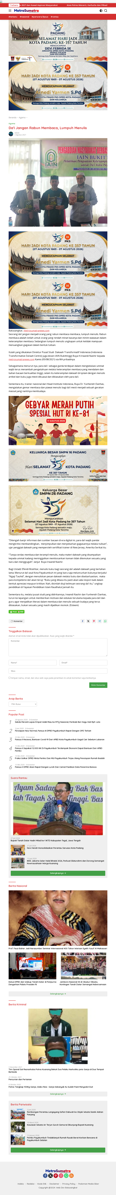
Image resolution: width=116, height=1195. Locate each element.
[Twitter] (50, 1175)
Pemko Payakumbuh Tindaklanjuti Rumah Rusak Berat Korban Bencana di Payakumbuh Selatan (62, 1139)
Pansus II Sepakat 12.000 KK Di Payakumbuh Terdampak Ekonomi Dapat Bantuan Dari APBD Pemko (58, 749)
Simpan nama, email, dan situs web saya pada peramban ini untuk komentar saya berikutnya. (53, 678)
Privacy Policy (68, 1184)
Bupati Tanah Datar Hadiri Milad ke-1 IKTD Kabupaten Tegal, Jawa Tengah (46, 840)
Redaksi (30, 1184)
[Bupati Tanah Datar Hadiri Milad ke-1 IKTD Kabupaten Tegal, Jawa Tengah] (58, 808)
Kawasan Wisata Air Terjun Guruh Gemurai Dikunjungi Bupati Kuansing (60, 1125)
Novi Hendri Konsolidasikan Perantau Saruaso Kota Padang (55, 848)
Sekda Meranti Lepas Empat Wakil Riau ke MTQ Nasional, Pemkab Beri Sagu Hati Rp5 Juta (57, 722)
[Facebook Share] (82, 621)
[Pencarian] (105, 10)
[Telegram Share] (99, 621)
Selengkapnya (57, 873)
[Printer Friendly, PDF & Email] (16, 611)
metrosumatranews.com (36, 330)
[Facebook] (45, 1175)
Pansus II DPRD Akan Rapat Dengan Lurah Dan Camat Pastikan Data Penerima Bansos (56, 767)
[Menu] (10, 10)
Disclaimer (54, 1184)
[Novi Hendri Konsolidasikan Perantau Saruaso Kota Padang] (18, 850)
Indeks (21, 1184)
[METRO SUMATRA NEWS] (26, 10)
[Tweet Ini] (88, 621)
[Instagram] (61, 1175)
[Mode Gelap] (101, 10)
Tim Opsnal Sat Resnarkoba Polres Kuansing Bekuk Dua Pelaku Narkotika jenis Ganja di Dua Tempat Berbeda (56, 1070)
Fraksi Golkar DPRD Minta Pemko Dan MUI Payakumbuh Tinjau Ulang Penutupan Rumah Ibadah (60, 758)
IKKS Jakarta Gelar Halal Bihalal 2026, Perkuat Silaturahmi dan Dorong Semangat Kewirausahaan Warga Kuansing (65, 862)
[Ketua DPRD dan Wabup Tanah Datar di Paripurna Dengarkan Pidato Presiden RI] (32, 966)
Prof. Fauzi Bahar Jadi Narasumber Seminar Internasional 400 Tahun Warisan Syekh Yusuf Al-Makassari (58, 948)
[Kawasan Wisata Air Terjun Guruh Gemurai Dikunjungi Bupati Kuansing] (18, 1127)
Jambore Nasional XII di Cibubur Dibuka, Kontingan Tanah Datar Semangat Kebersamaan (83, 983)
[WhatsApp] (66, 1175)
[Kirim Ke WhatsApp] (105, 621)
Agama (12, 123)
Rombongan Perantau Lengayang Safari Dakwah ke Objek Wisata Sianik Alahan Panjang (65, 1113)
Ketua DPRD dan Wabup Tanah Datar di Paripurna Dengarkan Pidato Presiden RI (32, 983)
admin (17, 133)
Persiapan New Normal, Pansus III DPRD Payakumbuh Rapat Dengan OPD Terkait (53, 731)
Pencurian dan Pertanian (20, 1079)
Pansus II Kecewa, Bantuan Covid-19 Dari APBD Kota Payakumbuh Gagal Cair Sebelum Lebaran (59, 739)
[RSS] (71, 1175)
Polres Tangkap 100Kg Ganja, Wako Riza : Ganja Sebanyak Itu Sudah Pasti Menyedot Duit (51, 1087)
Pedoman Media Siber (88, 1184)
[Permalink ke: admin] (11, 133)
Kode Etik (41, 1184)
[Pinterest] (55, 1175)
